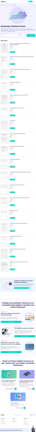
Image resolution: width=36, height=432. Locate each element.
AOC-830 (11, 135)
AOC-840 (11, 161)
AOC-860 (11, 264)
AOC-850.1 (12, 238)
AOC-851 (11, 251)
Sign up (30, 1)
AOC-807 (11, 84)
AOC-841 (11, 187)
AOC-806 (11, 71)
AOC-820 (11, 97)
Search (30, 35)
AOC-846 (11, 212)
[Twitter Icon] (34, 415)
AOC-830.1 (12, 148)
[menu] (34, 1)
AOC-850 (11, 225)
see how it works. (11, 31)
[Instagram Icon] (33, 415)
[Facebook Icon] (31, 415)
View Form (12, 52)
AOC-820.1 (12, 110)
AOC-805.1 (12, 58)
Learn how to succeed (11, 352)
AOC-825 (11, 123)
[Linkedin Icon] (30, 415)
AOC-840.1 (12, 174)
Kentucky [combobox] (20, 35)
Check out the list (11, 321)
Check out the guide (24, 336)
